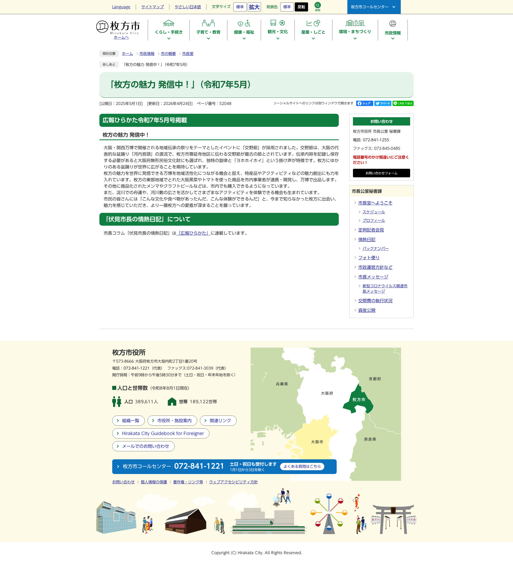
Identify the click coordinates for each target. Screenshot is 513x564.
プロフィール (374, 220)
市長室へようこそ (375, 203)
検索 (317, 10)
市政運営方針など (375, 267)
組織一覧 (130, 420)
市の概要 (168, 54)
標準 (240, 7)
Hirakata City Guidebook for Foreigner (163, 433)
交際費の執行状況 (375, 301)
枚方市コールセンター (369, 7)
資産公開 (366, 310)
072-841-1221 (136, 368)
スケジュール (374, 212)
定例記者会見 (371, 230)
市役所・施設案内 (174, 420)
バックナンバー (376, 248)
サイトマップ (152, 7)
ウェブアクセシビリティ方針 (233, 482)
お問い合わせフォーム (382, 173)
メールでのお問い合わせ (145, 446)
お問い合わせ (123, 482)
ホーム (127, 54)
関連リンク (220, 420)
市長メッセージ (373, 277)
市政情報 (146, 54)
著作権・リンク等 (188, 482)
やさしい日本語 (188, 7)
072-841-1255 (376, 140)
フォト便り (369, 258)
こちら (302, 466)
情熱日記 (366, 239)
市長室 (187, 54)
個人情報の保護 (154, 482)
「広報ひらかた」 (193, 233)
